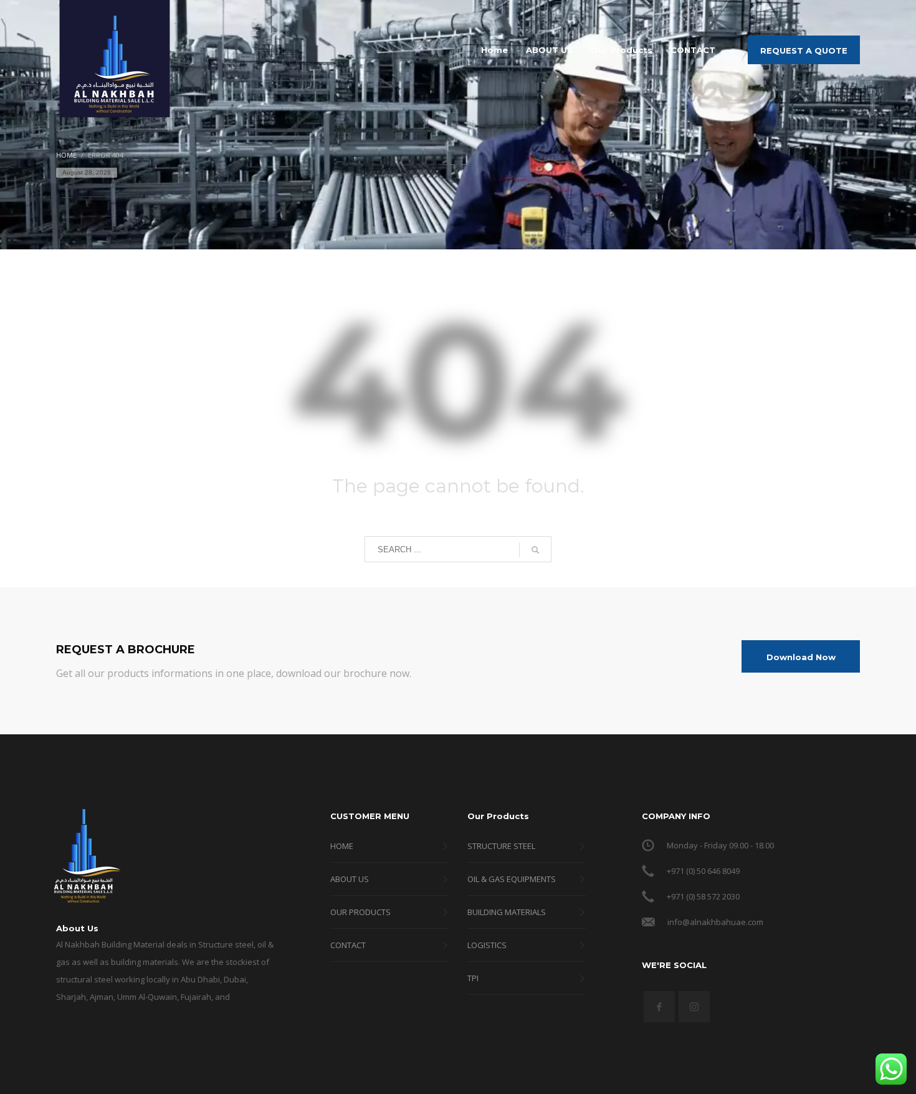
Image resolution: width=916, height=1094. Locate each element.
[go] (535, 550)
